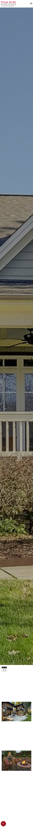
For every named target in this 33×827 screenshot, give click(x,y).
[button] (3, 823)
